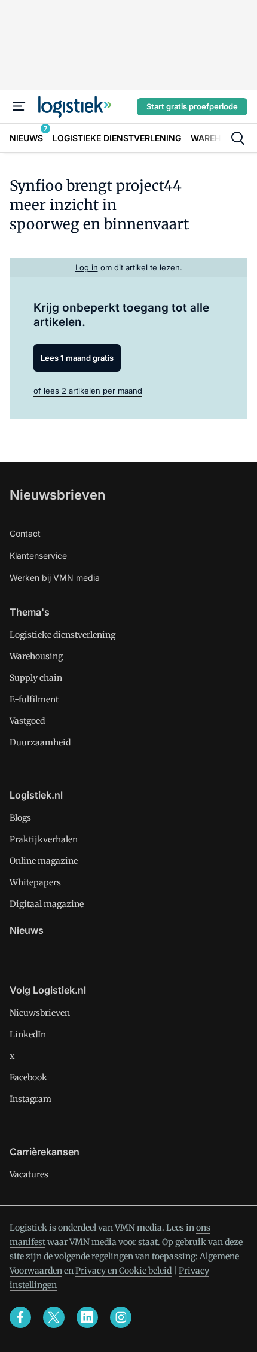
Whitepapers (35, 882)
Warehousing (36, 656)
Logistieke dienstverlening (62, 634)
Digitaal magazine (47, 904)
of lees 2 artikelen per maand (87, 390)
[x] (54, 1317)
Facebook (28, 1077)
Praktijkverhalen (44, 839)
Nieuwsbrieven (57, 495)
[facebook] (20, 1317)
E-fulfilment (34, 699)
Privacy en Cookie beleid (123, 1270)
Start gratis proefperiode (192, 106)
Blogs (20, 817)
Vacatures (29, 1174)
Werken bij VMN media (55, 578)
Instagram (30, 1099)
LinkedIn (28, 1034)
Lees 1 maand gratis (77, 358)
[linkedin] (87, 1317)
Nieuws (27, 930)
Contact (25, 533)
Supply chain (36, 677)
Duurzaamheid (40, 742)
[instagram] (120, 1317)
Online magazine (44, 860)
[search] (237, 138)
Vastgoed (27, 720)
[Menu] (19, 106)
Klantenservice (38, 555)
